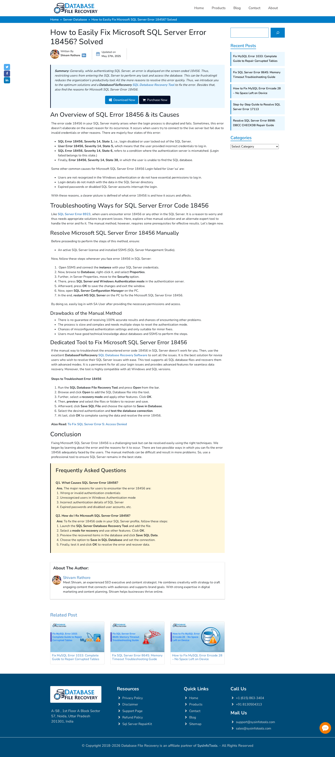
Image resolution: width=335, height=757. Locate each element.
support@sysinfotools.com (255, 722)
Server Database (75, 19)
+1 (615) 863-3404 (250, 698)
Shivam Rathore (70, 55)
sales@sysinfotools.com (253, 728)
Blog (237, 8)
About (273, 8)
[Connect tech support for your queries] (325, 728)
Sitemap (195, 724)
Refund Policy (132, 717)
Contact (254, 8)
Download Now (124, 100)
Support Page (132, 711)
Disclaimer (130, 704)
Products (219, 8)
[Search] (278, 33)
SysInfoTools (207, 745)
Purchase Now (156, 100)
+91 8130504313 (249, 704)
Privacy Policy (132, 698)
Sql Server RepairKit (137, 724)
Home (199, 8)
